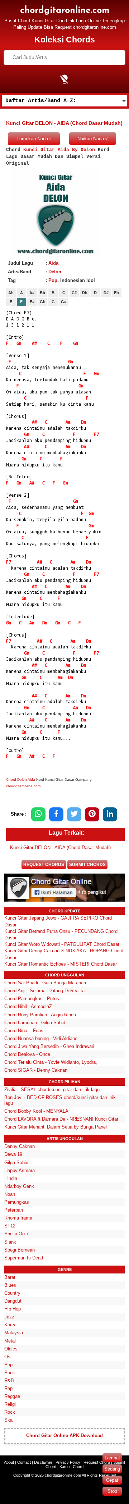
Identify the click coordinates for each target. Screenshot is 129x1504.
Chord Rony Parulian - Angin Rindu (40, 1014)
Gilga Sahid (16, 1162)
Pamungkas (16, 1202)
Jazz (9, 1317)
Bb (42, 293)
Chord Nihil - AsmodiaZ (28, 1006)
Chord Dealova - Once (27, 1054)
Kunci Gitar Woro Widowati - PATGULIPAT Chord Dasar (61, 944)
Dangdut (13, 1301)
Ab (11, 293)
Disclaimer (43, 1462)
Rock (9, 1412)
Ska (8, 1420)
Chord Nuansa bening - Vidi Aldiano (40, 1038)
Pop (52, 280)
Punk (9, 1372)
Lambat (112, 1457)
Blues (10, 1285)
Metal (10, 1341)
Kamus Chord (71, 1466)
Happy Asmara (19, 1170)
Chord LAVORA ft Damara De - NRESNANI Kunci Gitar (61, 1119)
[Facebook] (56, 814)
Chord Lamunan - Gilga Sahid (34, 1022)
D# (106, 293)
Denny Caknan (19, 1146)
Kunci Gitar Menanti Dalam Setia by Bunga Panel (55, 1127)
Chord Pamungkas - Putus (31, 998)
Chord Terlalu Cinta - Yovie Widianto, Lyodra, (50, 1062)
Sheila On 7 (16, 1233)
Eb (116, 293)
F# (32, 302)
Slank (10, 1242)
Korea (10, 1324)
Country (12, 1293)
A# (31, 293)
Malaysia (13, 1332)
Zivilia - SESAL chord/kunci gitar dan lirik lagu (52, 1089)
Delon (54, 271)
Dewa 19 (13, 1154)
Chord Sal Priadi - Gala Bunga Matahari (45, 982)
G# (63, 302)
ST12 (9, 1226)
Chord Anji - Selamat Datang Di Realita (44, 990)
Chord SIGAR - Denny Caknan (35, 1070)
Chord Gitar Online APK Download (64, 1435)
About (9, 1462)
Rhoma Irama (18, 1218)
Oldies (11, 1349)
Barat (9, 1277)
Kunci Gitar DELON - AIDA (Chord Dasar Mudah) (60, 847)
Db (84, 293)
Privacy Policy (68, 1462)
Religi (10, 1404)
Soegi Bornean (19, 1250)
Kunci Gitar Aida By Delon (59, 149)
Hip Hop (12, 1309)
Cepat (112, 1480)
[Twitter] (74, 814)
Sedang (112, 1469)
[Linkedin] (110, 814)
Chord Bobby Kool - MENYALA (36, 1111)
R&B (9, 1380)
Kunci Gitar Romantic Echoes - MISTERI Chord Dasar (60, 964)
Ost (8, 1356)
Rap (8, 1388)
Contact (24, 1462)
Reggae (12, 1396)
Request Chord (96, 1462)
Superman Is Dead (23, 1258)
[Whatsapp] (38, 814)
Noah (9, 1194)
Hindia (10, 1178)
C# (74, 293)
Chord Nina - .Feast (24, 1030)
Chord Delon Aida (20, 779)
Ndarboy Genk (19, 1186)
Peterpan (13, 1210)
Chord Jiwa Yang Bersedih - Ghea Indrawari (49, 1046)
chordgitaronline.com (64, 10)
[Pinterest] (92, 814)
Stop (112, 1491)
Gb (43, 302)
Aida (53, 263)
